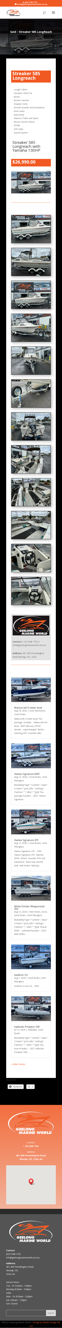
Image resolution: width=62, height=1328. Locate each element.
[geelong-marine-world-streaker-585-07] (31, 406)
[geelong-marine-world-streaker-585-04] (31, 505)
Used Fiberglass (34, 915)
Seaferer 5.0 (21, 975)
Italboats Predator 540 (27, 1026)
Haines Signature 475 (26, 840)
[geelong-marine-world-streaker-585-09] (31, 340)
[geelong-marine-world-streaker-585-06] (31, 439)
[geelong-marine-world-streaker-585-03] (31, 538)
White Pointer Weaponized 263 (29, 907)
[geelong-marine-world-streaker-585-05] (31, 472)
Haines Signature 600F (27, 774)
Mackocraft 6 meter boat (28, 707)
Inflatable (32, 1029)
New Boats (34, 911)
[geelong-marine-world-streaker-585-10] (31, 308)
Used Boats (20, 714)
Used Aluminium (37, 710)
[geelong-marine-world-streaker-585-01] (31, 604)
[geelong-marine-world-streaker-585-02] (31, 571)
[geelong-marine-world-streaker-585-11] (31, 275)
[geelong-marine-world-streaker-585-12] (31, 242)
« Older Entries (18, 1064)
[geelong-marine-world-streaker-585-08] (31, 373)
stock (44, 911)
